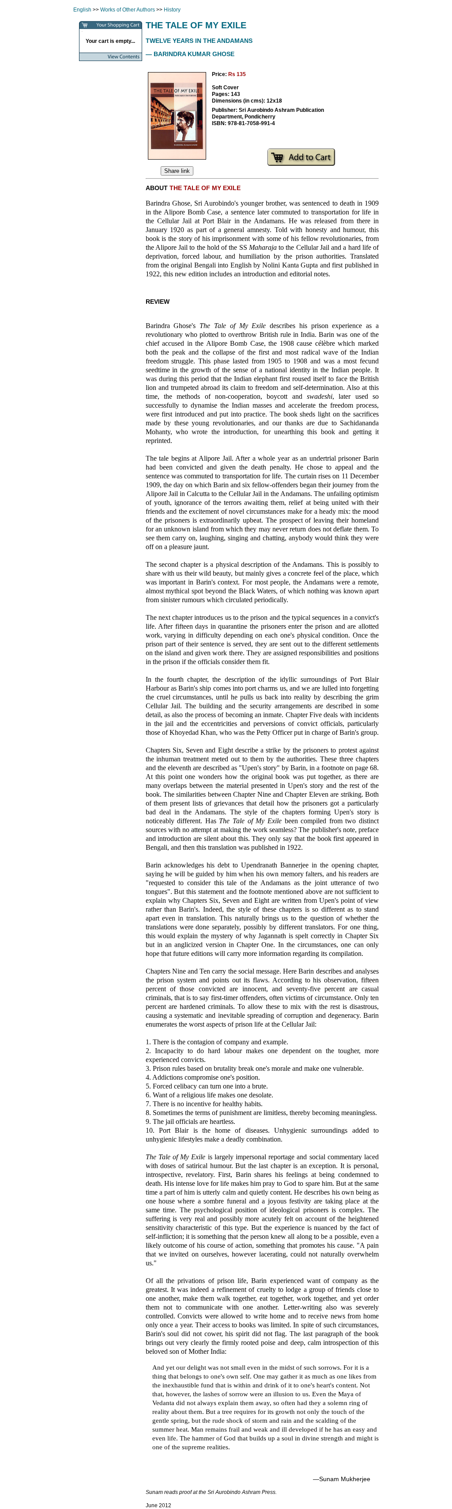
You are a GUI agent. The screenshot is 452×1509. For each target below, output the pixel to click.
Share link (177, 171)
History (172, 10)
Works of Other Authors (127, 10)
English (82, 10)
